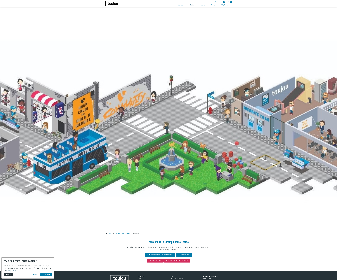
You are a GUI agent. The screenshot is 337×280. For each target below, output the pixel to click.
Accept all (46, 275)
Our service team (184, 255)
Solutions (141, 276)
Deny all (35, 275)
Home (110, 234)
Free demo (126, 234)
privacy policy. (11, 270)
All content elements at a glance (177, 260)
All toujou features (155, 260)
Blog (172, 276)
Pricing (117, 234)
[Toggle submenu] (186, 5)
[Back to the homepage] (112, 3)
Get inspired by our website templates (160, 255)
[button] (220, 2)
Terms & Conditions (177, 278)
